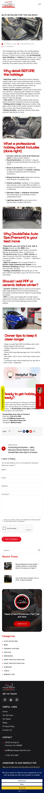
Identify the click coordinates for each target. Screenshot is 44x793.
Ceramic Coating (11, 648)
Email (4, 478)
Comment (6, 494)
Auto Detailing (11, 641)
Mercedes (8, 656)
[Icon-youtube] (10, 699)
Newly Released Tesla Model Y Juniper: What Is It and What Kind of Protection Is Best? (26, 566)
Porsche (8, 667)
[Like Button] (9, 431)
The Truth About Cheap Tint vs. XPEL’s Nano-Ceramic (27, 579)
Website (5, 486)
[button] (24, 431)
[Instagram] (16, 699)
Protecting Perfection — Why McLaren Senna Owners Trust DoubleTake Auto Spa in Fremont (22, 449)
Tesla (6, 671)
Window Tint (9, 674)
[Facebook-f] (5, 699)
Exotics (7, 652)
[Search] (40, 550)
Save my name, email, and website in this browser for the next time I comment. (22, 520)
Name (4, 469)
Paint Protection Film (14, 660)
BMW (6, 645)
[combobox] (20, 550)
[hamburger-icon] (39, 4)
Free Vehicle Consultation (3, 399)
